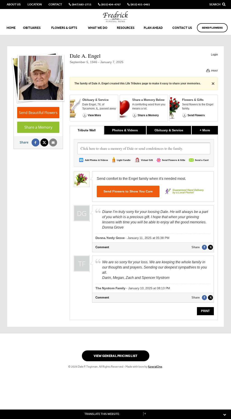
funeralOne (155, 366)
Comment (102, 247)
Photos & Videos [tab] (125, 130)
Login (214, 54)
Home (11, 28)
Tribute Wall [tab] (87, 130)
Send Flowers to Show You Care (128, 191)
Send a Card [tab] (201, 160)
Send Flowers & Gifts (173, 160)
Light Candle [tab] (124, 160)
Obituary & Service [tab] (169, 130)
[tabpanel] (144, 227)
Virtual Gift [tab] (147, 160)
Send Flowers (212, 27)
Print (205, 311)
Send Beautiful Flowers (38, 112)
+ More (209, 130)
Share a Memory (38, 127)
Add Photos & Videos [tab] (96, 160)
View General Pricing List (116, 356)
